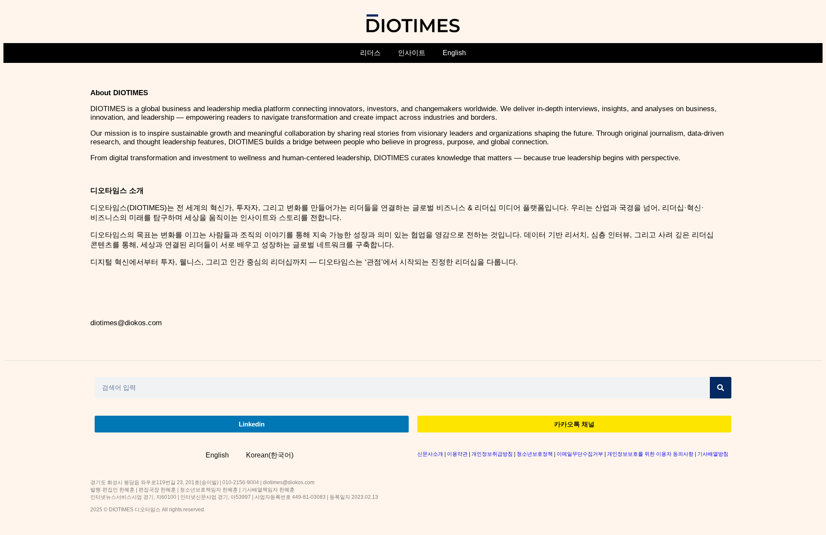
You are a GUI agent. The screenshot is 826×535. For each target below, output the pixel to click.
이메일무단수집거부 (580, 454)
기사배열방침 (712, 454)
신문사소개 (430, 454)
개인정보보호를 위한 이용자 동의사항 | (652, 454)
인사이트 (411, 52)
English (454, 52)
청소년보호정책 (535, 454)
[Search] (720, 387)
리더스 (370, 52)
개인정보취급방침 (492, 454)
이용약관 (457, 454)
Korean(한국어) (269, 455)
